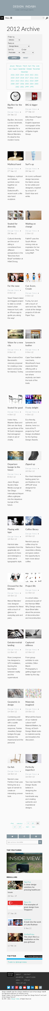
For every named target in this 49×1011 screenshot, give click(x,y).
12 (15, 827)
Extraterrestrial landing (15, 644)
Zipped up (30, 464)
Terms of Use (21, 983)
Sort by (11, 49)
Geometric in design (14, 703)
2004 (32, 84)
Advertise (19, 977)
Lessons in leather (30, 344)
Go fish (11, 766)
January (12, 66)
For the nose (14, 285)
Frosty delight (31, 407)
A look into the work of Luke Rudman (32, 923)
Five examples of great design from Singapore (31, 907)
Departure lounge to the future (14, 467)
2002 (17, 87)
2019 (17, 78)
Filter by (11, 36)
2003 (36, 84)
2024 (22, 75)
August (15, 69)
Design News (13, 112)
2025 (17, 75)
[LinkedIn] (32, 987)
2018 (22, 78)
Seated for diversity (12, 225)
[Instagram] (20, 987)
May (33, 66)
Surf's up (29, 164)
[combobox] (37, 17)
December (24, 72)
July (10, 69)
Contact (27, 974)
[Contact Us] (40, 987)
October (29, 69)
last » (33, 827)
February (19, 66)
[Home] (24, 6)
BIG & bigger (31, 104)
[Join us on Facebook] (24, 836)
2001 (22, 87)
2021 (36, 75)
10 (33, 823)
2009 (36, 81)
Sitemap (27, 980)
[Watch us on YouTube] (24, 987)
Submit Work (31, 977)
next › (27, 827)
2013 (17, 81)
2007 (17, 84)
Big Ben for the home (15, 106)
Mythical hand (14, 164)
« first (12, 823)
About (18, 974)
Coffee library (31, 529)
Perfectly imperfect (30, 768)
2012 (22, 81)
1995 (32, 87)
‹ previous (19, 823)
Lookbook (27, 919)
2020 (13, 78)
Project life (30, 585)
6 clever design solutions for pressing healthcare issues (24, 888)
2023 (27, 75)
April (29, 66)
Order (24, 49)
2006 (22, 84)
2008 (13, 84)
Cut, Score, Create (30, 287)
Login (18, 980)
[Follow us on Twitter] (12, 836)
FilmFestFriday (29, 934)
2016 (32, 78)
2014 (13, 81)
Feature (11, 43)
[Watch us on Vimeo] (28, 987)
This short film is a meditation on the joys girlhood (31, 939)
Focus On (27, 902)
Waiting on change (30, 225)
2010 (32, 81)
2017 (27, 78)
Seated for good (15, 407)
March (25, 66)
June (37, 66)
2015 (36, 78)
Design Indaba (15, 999)
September (22, 69)
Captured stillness (29, 644)
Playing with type (13, 531)
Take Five (27, 882)
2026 (13, 75)
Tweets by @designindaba (17, 962)
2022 (32, 75)
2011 (27, 81)
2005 (27, 84)
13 (20, 827)
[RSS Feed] (36, 987)
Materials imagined (29, 703)
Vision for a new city (15, 344)
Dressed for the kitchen (15, 587)
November (36, 69)
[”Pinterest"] (36, 836)
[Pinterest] (16, 987)
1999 (27, 87)
